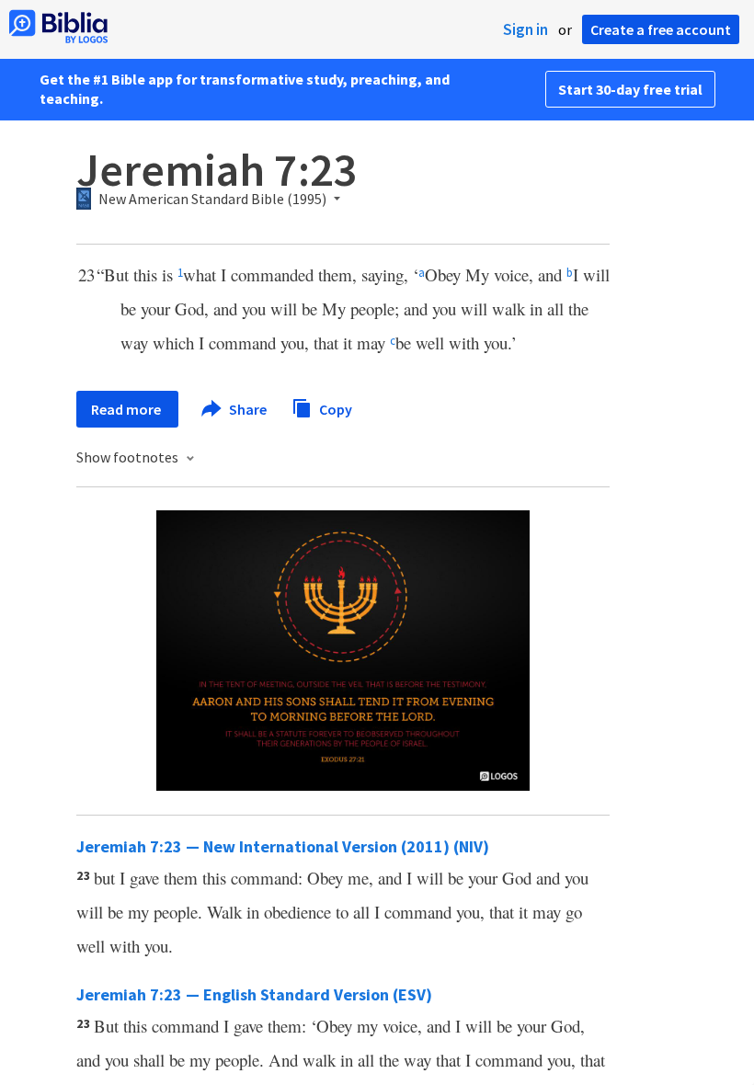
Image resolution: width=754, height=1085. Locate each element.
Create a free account (660, 29)
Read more (127, 409)
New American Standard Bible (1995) (212, 199)
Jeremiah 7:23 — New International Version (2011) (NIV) (282, 846)
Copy (334, 408)
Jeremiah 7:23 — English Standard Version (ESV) (254, 994)
